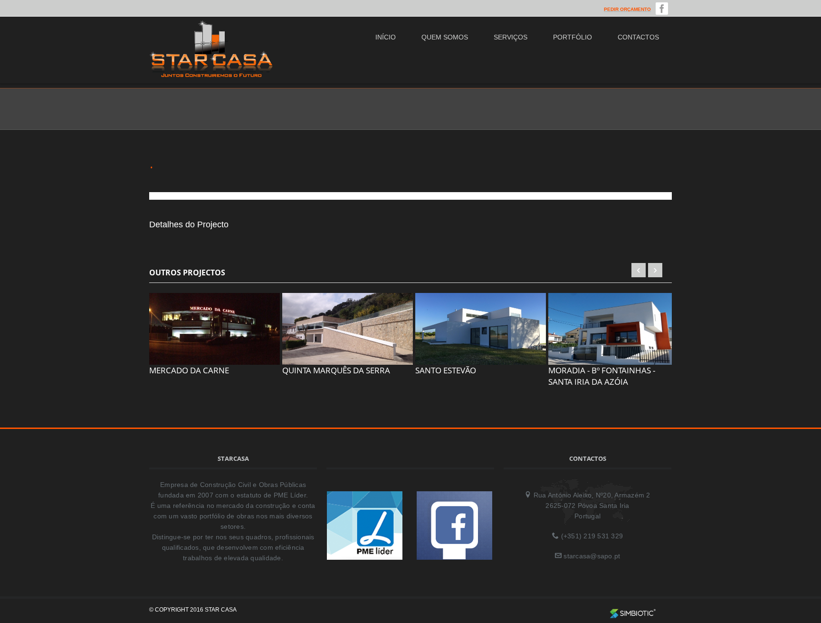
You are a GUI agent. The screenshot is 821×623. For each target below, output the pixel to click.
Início (385, 37)
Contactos (638, 37)
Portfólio (572, 37)
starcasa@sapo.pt (591, 556)
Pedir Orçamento (627, 9)
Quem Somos (444, 37)
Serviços (510, 37)
